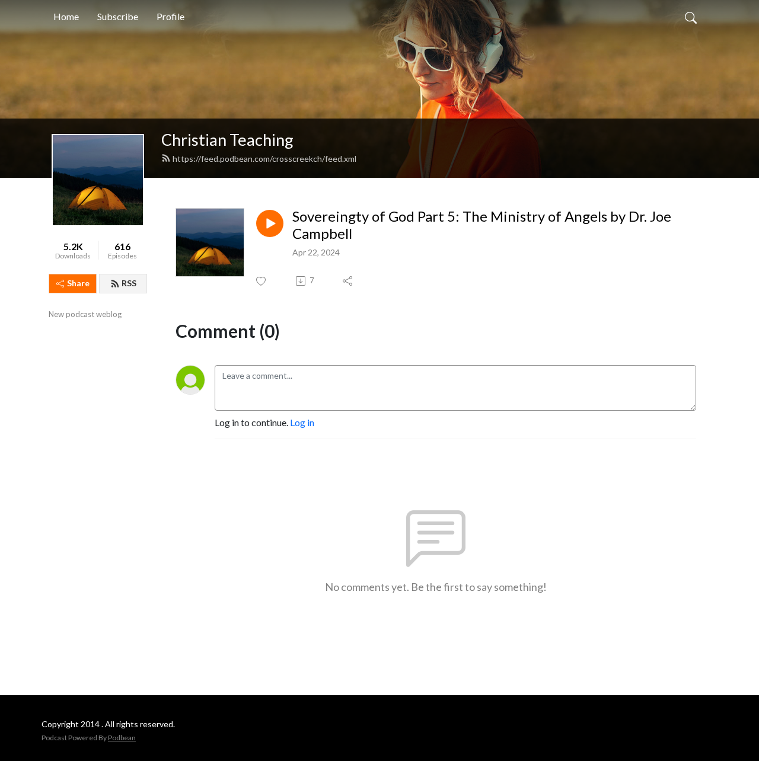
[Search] (690, 16)
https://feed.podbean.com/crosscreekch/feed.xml (264, 159)
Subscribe (117, 16)
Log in (302, 422)
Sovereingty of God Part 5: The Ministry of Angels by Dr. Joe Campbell (481, 225)
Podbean (122, 737)
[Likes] (262, 281)
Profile (170, 16)
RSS (129, 283)
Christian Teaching (227, 139)
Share (78, 283)
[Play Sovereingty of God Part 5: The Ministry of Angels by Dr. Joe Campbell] (269, 223)
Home (66, 16)
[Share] (348, 281)
